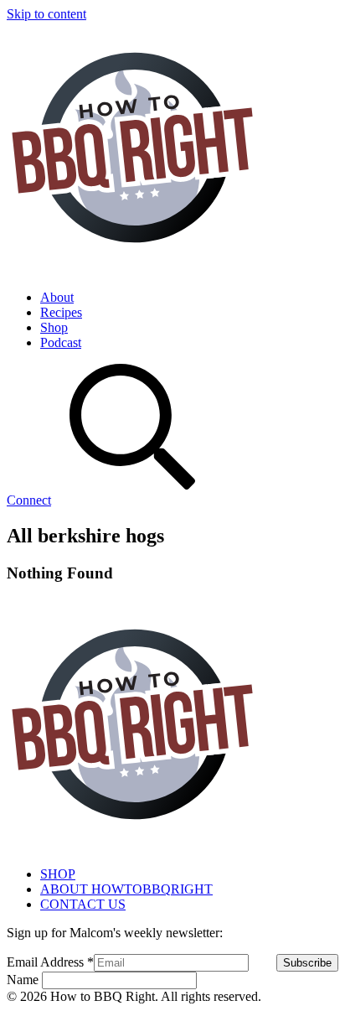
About (57, 297)
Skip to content (46, 14)
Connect (29, 500)
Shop (54, 327)
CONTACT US (83, 904)
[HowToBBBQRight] (132, 269)
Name (24, 979)
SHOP (57, 874)
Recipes (61, 312)
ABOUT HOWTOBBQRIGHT (126, 889)
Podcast (60, 342)
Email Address (50, 962)
